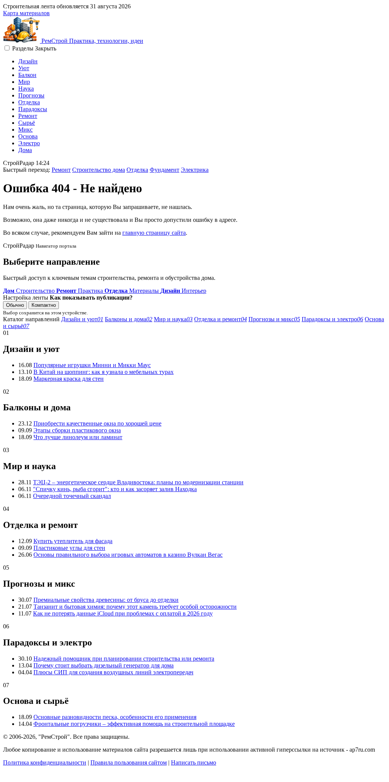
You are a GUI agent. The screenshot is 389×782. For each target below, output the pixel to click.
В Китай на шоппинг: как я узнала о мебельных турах (103, 372)
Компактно (44, 305)
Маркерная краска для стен (68, 378)
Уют (23, 68)
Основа (28, 136)
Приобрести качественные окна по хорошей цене (97, 423)
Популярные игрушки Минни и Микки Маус (92, 365)
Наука (26, 88)
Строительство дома (98, 169)
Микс (25, 129)
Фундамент (164, 169)
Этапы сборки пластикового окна (77, 430)
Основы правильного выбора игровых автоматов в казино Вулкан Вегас (128, 554)
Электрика (195, 169)
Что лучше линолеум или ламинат (77, 437)
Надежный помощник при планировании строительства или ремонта (123, 658)
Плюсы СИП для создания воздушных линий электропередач (113, 672)
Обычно (15, 305)
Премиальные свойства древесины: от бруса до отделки (106, 600)
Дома (25, 150)
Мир (24, 82)
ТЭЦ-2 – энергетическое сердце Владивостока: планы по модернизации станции (138, 482)
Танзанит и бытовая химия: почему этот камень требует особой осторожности (135, 606)
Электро (29, 143)
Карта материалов (26, 13)
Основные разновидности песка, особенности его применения (114, 717)
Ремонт (27, 116)
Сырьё (26, 122)
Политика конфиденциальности (44, 762)
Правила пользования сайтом (128, 762)
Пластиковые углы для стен (69, 548)
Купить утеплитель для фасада (72, 541)
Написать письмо (193, 762)
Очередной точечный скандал (72, 496)
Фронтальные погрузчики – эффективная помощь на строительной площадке (134, 724)
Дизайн (28, 61)
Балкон (27, 75)
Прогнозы (31, 95)
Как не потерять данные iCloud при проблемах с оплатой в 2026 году (123, 613)
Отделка (29, 102)
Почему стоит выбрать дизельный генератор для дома (103, 665)
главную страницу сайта (154, 232)
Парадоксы (32, 109)
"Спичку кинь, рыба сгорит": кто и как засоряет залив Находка (115, 489)
